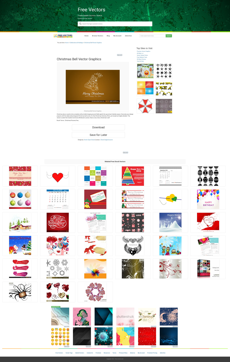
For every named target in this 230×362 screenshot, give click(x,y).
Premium (98, 353)
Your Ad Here (140, 61)
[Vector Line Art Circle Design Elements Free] (163, 106)
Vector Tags (69, 353)
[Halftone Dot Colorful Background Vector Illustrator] (145, 88)
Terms (114, 353)
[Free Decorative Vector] (57, 268)
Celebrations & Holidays (76, 42)
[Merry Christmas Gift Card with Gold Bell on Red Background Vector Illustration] (95, 199)
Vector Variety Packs (142, 55)
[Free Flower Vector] (95, 292)
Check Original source (106, 139)
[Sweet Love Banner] (20, 268)
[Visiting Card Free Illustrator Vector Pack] (208, 268)
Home (66, 42)
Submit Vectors (79, 353)
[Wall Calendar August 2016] (95, 222)
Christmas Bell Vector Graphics (93, 42)
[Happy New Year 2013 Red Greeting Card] (20, 176)
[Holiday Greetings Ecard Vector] (95, 245)
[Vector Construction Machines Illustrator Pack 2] (163, 88)
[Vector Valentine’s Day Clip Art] (57, 245)
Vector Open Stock (89, 139)
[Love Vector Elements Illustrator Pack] (132, 222)
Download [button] (98, 127)
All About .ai (140, 53)
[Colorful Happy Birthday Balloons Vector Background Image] (208, 199)
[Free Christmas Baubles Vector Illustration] (20, 199)
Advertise (162, 353)
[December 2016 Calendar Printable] (57, 199)
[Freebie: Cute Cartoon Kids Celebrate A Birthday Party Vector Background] (170, 245)
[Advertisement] (89, 50)
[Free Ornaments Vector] (170, 268)
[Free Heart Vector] (57, 292)
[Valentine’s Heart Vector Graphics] (208, 222)
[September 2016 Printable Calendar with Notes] (170, 176)
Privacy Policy (123, 353)
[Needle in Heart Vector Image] (170, 199)
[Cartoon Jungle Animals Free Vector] (145, 71)
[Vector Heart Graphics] (57, 176)
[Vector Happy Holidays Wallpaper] (170, 222)
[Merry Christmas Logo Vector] (57, 222)
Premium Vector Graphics (143, 51)
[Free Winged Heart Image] (132, 245)
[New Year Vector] (20, 222)
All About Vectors (141, 59)
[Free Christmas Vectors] (20, 245)
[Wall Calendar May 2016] (208, 245)
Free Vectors (59, 353)
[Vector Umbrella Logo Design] (145, 106)
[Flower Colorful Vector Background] (95, 268)
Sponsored (120, 54)
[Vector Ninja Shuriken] (163, 71)
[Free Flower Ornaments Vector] (132, 268)
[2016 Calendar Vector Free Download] (95, 176)
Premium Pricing (152, 353)
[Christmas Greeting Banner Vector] (132, 199)
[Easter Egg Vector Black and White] (208, 176)
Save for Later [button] (98, 135)
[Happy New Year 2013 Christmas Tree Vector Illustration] (132, 176)
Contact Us (90, 353)
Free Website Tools (142, 57)
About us (132, 353)
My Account (141, 353)
